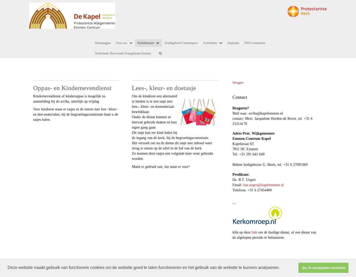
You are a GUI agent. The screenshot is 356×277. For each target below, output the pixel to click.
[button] (281, 268)
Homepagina (103, 43)
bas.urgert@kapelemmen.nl (263, 185)
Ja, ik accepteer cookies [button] (323, 268)
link (254, 232)
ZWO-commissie (254, 43)
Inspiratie (233, 43)
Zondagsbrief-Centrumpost (181, 43)
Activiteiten (210, 43)
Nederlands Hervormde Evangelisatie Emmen (123, 53)
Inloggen (237, 82)
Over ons (121, 43)
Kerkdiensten (146, 43)
